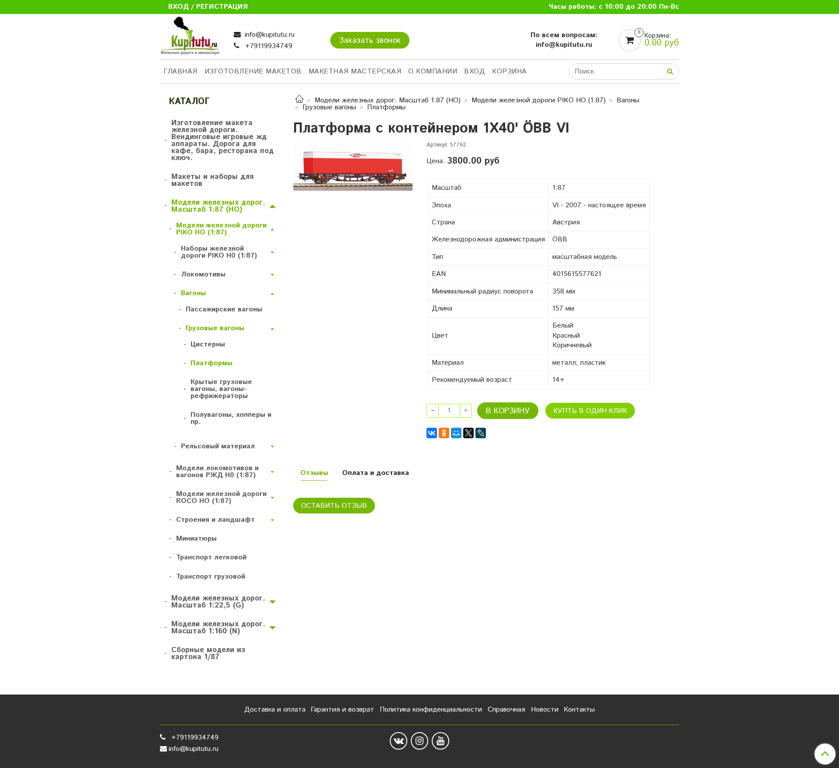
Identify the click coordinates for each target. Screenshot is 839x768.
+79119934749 (267, 46)
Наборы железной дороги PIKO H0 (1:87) (219, 252)
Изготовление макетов (253, 71)
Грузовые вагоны (329, 107)
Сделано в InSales (650, 743)
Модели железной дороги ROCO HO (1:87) (221, 497)
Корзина (509, 71)
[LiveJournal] (480, 433)
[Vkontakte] (398, 741)
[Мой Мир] (456, 433)
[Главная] (299, 100)
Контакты (579, 710)
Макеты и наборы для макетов (212, 180)
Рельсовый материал (218, 446)
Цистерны (208, 344)
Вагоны (628, 100)
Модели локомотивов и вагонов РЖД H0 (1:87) (217, 471)
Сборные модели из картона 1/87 (208, 653)
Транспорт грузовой (210, 577)
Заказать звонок (370, 40)
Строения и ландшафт (215, 520)
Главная (180, 71)
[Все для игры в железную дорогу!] (190, 38)
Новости (544, 710)
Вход (474, 71)
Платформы (386, 107)
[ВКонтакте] (431, 433)
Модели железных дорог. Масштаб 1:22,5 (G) (218, 602)
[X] (468, 433)
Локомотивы (203, 274)
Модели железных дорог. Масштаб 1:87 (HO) (388, 100)
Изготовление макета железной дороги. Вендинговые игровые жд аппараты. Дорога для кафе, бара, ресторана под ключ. (222, 140)
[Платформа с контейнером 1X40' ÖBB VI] (353, 166)
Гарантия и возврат (342, 710)
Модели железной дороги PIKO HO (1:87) (539, 100)
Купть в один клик (590, 411)
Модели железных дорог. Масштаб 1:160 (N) (218, 627)
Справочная (506, 710)
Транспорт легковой (211, 557)
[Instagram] (419, 741)
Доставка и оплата (274, 710)
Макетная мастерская (355, 71)
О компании (432, 71)
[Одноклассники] (444, 433)
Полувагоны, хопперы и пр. (231, 418)
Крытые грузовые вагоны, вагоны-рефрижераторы (221, 389)
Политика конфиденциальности (431, 710)
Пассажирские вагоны (224, 309)
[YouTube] (440, 741)
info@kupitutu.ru (269, 35)
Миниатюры (196, 539)
